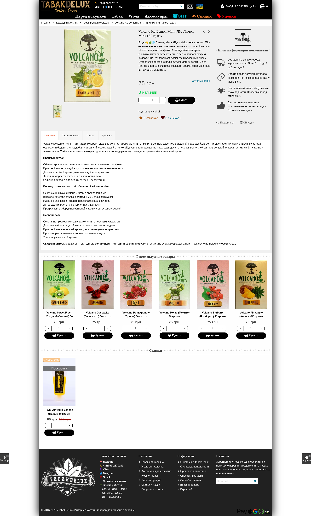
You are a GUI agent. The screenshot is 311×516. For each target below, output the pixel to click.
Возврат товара (189, 484)
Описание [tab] (50, 135)
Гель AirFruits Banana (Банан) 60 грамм (59, 411)
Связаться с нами (114, 481)
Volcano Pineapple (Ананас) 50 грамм (251, 314)
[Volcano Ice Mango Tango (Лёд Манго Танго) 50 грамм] (209, 31)
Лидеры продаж (151, 480)
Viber (98, 7)
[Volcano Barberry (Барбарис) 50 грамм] (213, 284)
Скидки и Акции (150, 484)
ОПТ (182, 16)
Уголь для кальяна (152, 466)
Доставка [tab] (107, 135)
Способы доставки (191, 475)
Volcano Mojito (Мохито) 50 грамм (174, 314)
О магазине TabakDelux (194, 462)
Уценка (229, 16)
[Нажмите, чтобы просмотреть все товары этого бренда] (243, 37)
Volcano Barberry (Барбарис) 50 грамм (212, 314)
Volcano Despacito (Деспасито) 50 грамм (97, 314)
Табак (117, 16)
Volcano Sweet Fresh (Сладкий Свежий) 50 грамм (59, 316)
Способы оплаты (190, 480)
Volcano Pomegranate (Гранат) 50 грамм (136, 314)
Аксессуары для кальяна (156, 471)
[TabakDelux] (65, 6)
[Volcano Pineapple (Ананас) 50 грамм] (251, 284)
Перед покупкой (90, 16)
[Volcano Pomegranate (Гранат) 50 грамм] (136, 284)
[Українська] (200, 6)
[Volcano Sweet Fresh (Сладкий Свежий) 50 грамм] (59, 284)
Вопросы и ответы (152, 489)
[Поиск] (181, 6)
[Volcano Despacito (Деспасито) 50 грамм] (97, 284)
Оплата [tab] (90, 135)
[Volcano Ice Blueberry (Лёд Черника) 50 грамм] (203, 31)
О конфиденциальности (194, 466)
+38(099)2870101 (108, 3)
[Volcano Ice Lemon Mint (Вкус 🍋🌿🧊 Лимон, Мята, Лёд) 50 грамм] (87, 100)
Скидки (204, 16)
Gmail (106, 477)
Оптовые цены (201, 81)
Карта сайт (186, 489)
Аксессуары (156, 16)
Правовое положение (193, 471)
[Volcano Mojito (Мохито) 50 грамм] (174, 284)
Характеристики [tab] (70, 135)
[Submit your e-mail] (255, 481)
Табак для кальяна (152, 462)
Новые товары (150, 475)
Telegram (115, 7)
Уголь (133, 16)
